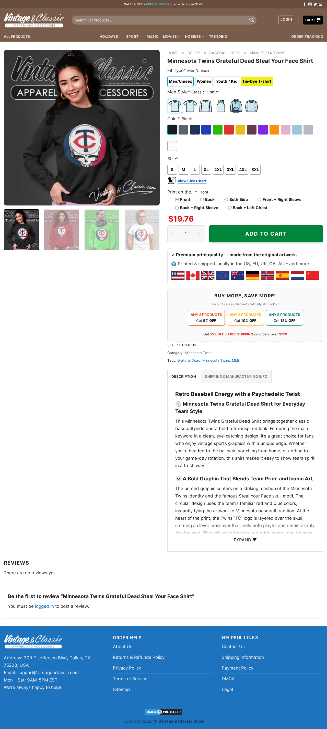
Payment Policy (237, 668)
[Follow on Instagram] (310, 4)
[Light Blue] (297, 130)
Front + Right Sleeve (282, 199)
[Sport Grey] (308, 130)
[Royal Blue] (206, 130)
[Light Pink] (286, 130)
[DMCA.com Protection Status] (163, 711)
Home (173, 53)
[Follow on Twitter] (315, 4)
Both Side (238, 199)
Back (210, 199)
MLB (235, 360)
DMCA (228, 678)
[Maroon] (252, 130)
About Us (122, 646)
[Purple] (263, 130)
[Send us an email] (320, 4)
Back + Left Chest (250, 207)
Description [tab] (183, 376)
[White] (172, 146)
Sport (132, 36)
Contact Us (233, 646)
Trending (218, 36)
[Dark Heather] (184, 130)
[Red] (229, 130)
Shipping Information (243, 657)
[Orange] (275, 130)
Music (152, 36)
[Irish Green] (218, 130)
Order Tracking (307, 36)
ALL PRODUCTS (17, 36)
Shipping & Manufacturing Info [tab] (236, 376)
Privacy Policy (127, 668)
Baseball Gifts (225, 53)
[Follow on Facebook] (304, 4)
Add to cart (266, 233)
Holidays (109, 36)
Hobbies (193, 36)
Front (185, 199)
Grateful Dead (188, 360)
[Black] (172, 130)
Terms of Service (130, 678)
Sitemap (121, 689)
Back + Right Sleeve (199, 207)
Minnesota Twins (268, 53)
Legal (227, 689)
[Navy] (195, 130)
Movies (170, 36)
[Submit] (251, 20)
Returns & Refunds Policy (139, 657)
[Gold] (241, 130)
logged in (44, 606)
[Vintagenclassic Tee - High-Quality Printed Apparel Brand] (34, 20)
